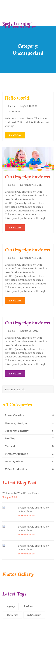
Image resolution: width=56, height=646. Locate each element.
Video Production (29, 469)
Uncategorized (29, 461)
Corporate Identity (29, 430)
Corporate (12, 614)
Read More (15, 135)
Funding (29, 438)
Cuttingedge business (27, 177)
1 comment (15, 111)
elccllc (12, 105)
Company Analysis (29, 422)
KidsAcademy (34, 614)
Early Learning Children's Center (19, 23)
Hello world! (17, 98)
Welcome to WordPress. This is (20, 492)
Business (28, 606)
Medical (29, 446)
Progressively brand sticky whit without (33, 509)
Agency (11, 606)
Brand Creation (29, 415)
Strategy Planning (29, 453)
